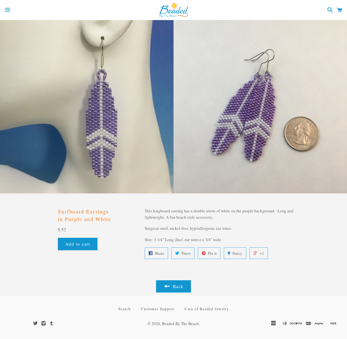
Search (124, 308)
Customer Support (157, 308)
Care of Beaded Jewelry (207, 308)
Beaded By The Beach (180, 323)
